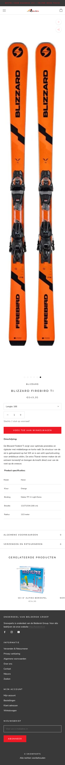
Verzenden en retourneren (23, 544)
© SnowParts (32, 754)
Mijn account (10, 695)
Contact (7, 668)
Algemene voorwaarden (21, 535)
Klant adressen (11, 705)
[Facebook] (5, 632)
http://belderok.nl (37, 626)
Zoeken (7, 678)
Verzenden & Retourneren (16, 648)
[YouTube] (19, 632)
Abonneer (15, 739)
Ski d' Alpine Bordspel (32, 598)
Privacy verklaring (12, 653)
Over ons (8, 663)
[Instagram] (12, 632)
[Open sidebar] (4, 10)
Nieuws (7, 673)
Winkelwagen (10, 710)
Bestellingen (9, 700)
